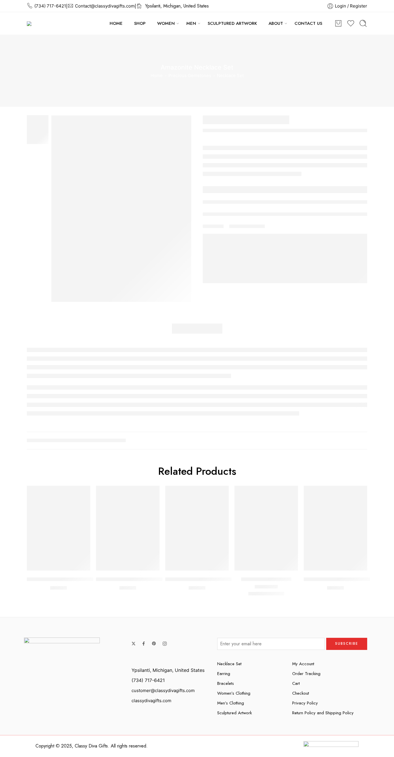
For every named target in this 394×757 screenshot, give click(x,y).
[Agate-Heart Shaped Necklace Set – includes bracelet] (58, 528)
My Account (303, 664)
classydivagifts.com (151, 700)
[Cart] (338, 23)
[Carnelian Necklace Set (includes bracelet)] (335, 528)
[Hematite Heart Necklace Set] (197, 528)
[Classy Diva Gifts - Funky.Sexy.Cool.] (70, 23)
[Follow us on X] (134, 644)
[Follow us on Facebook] (143, 643)
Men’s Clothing (230, 703)
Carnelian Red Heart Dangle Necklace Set (149, 579)
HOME (116, 23)
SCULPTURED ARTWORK (232, 23)
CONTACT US (308, 23)
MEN (191, 23)
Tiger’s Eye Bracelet (266, 579)
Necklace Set (230, 75)
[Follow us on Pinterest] (154, 643)
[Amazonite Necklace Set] (121, 208)
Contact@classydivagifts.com (105, 6)
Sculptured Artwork (234, 713)
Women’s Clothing (233, 693)
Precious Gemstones (189, 75)
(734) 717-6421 (50, 6)
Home (157, 75)
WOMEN (166, 23)
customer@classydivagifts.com (163, 690)
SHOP (140, 23)
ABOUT (276, 23)
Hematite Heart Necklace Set (202, 579)
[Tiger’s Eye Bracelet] (266, 528)
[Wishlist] (82, 494)
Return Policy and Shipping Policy (323, 713)
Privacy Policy (305, 703)
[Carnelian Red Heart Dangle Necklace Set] (128, 528)
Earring (223, 673)
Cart (296, 683)
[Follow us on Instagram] (164, 643)
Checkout (300, 693)
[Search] (363, 23)
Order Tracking (306, 673)
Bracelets (225, 683)
